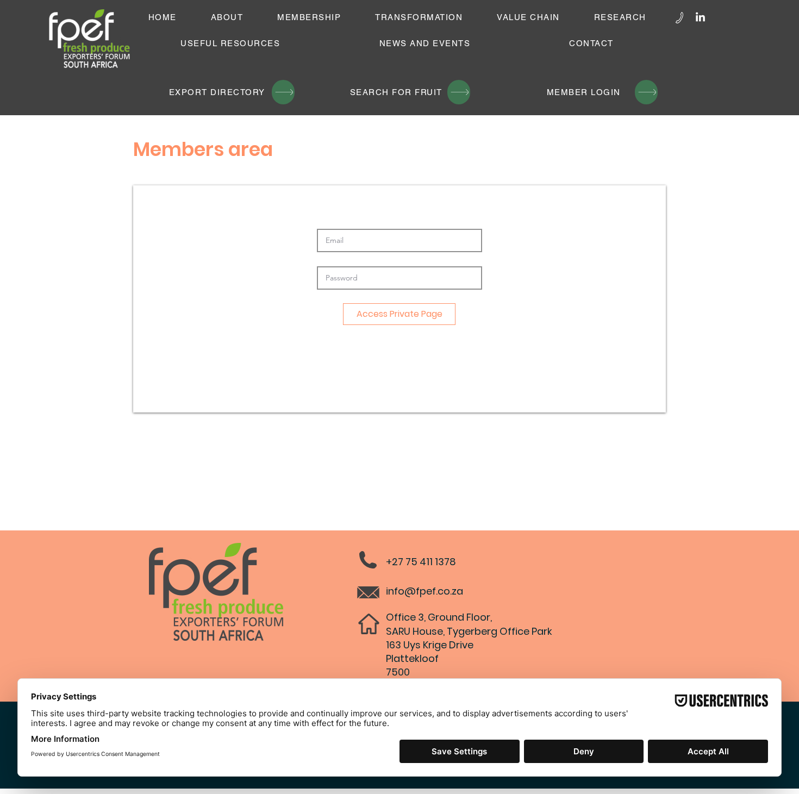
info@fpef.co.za (424, 591)
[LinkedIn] (700, 17)
